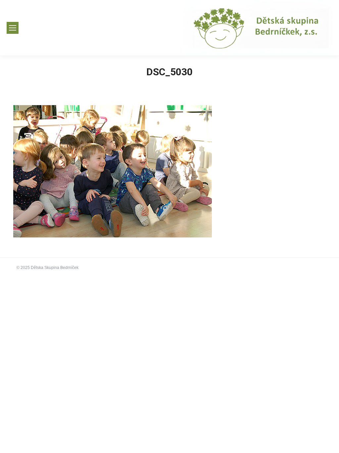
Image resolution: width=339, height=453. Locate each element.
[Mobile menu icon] (13, 28)
